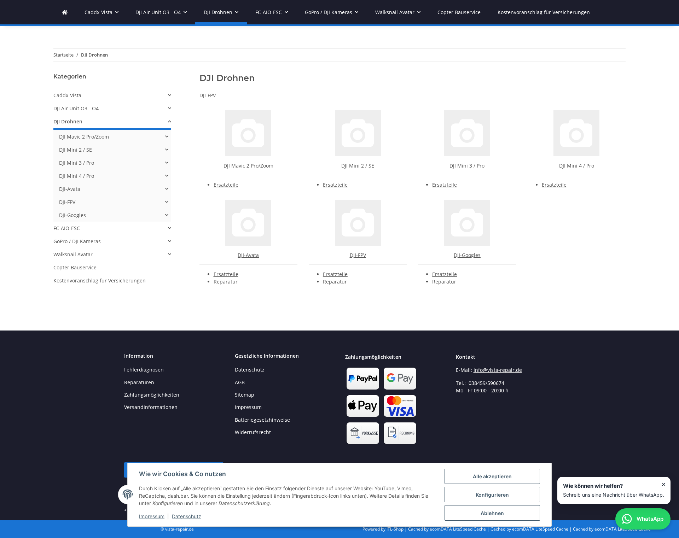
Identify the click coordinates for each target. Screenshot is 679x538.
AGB (240, 382)
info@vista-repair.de (498, 370)
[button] (112, 95)
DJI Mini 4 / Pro (576, 165)
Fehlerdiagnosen (144, 369)
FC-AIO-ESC (66, 228)
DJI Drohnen (67, 121)
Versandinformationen (151, 407)
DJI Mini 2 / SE (357, 165)
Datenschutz (186, 516)
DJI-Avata (248, 255)
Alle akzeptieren (492, 476)
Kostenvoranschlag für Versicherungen (99, 280)
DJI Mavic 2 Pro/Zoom (248, 165)
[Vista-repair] (64, 12)
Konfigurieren (492, 495)
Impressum (151, 516)
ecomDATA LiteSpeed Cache (458, 529)
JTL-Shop (396, 529)
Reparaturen (139, 382)
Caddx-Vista (67, 95)
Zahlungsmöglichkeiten (151, 394)
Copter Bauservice (75, 267)
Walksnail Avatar (73, 254)
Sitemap (244, 394)
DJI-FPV (358, 255)
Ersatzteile (226, 184)
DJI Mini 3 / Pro (466, 165)
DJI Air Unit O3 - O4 (76, 108)
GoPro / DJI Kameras (77, 241)
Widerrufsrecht (253, 432)
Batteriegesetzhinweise (262, 419)
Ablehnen (492, 513)
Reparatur (226, 281)
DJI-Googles (467, 255)
